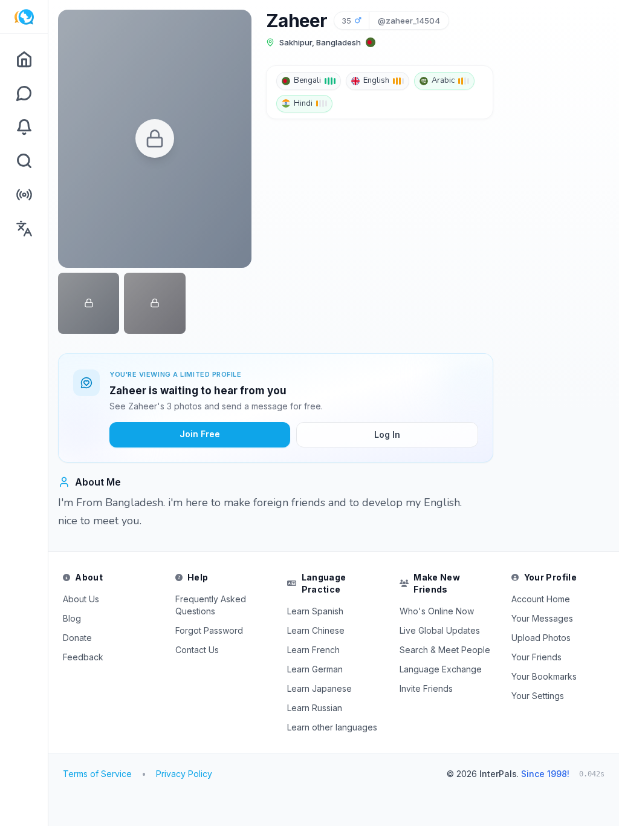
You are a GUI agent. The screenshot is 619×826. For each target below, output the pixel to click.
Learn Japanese (319, 688)
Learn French (313, 650)
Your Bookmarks (544, 676)
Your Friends (536, 657)
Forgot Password (209, 630)
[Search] (24, 161)
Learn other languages (332, 727)
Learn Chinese (316, 630)
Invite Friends (426, 688)
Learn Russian (314, 708)
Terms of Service (97, 774)
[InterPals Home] (24, 17)
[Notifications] (24, 127)
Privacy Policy (184, 774)
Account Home (540, 599)
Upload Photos (541, 638)
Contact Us (197, 650)
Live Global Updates (440, 630)
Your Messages (542, 618)
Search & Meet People (445, 650)
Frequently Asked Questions (210, 605)
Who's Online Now (437, 611)
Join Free (200, 434)
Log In (387, 434)
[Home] (24, 59)
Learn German (315, 669)
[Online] (24, 194)
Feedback (83, 657)
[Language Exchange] (24, 228)
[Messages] (24, 93)
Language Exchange (441, 669)
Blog (72, 618)
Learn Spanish (315, 611)
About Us (81, 599)
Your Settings (537, 696)
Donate (77, 638)
